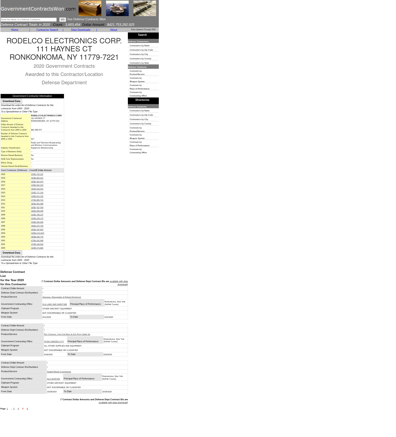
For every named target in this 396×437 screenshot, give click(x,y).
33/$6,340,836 (37, 222)
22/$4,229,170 (37, 218)
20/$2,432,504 (37, 208)
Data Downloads (81, 29)
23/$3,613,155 (37, 196)
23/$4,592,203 (37, 185)
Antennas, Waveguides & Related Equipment (61, 297)
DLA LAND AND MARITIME (54, 304)
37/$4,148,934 (37, 244)
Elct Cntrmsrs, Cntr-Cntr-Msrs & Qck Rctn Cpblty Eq (67, 334)
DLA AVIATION (53, 379)
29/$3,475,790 (37, 226)
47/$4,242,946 (37, 241)
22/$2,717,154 (37, 193)
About (113, 29)
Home (14, 29)
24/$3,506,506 (37, 211)
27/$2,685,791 (37, 200)
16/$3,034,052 (37, 189)
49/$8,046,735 (37, 237)
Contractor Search (47, 29)
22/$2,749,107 (37, 215)
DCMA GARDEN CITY (54, 342)
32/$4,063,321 (37, 178)
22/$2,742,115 (37, 174)
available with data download (113, 402)
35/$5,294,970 (37, 182)
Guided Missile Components (59, 372)
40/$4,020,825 (37, 230)
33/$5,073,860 (37, 248)
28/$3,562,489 (37, 204)
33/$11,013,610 (37, 233)
